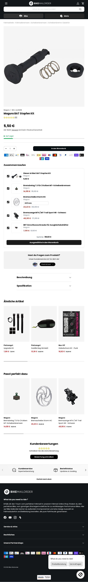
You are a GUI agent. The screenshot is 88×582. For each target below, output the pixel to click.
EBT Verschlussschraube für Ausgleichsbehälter (45, 225)
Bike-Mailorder (13, 567)
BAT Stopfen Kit (37, 173)
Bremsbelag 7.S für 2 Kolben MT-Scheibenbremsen (46, 185)
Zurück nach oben (44, 479)
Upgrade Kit (9, 348)
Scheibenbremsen (39, 22)
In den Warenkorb (58, 148)
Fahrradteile (9, 22)
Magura (7, 110)
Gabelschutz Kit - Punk (68, 348)
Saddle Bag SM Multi (39, 348)
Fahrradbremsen (22, 22)
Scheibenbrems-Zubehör (59, 22)
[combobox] (44, 9)
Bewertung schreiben (44, 457)
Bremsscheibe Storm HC (34, 197)
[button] (82, 3)
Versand (15, 130)
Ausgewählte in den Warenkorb (44, 242)
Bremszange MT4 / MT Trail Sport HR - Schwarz (44, 213)
